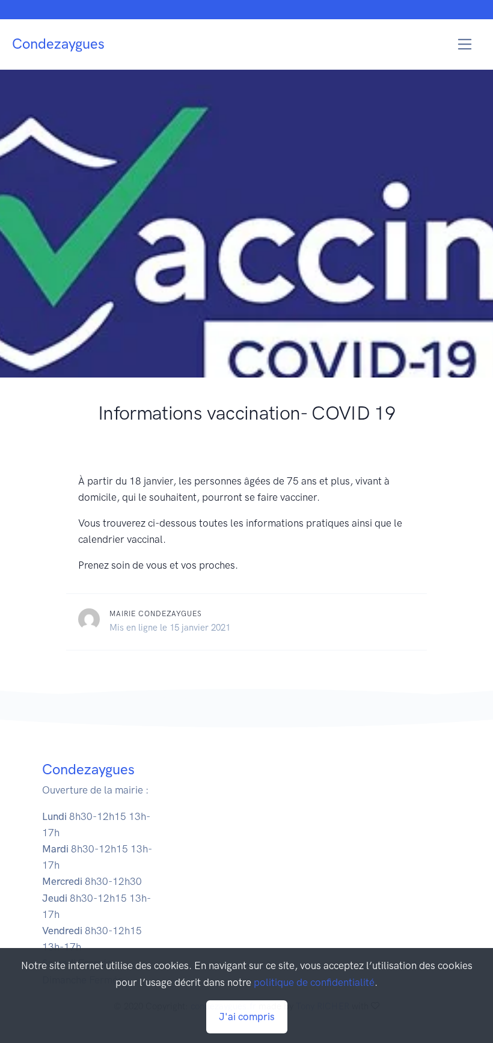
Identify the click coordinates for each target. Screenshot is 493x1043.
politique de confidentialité (314, 982)
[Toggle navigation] (465, 44)
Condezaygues (58, 43)
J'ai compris (247, 1017)
